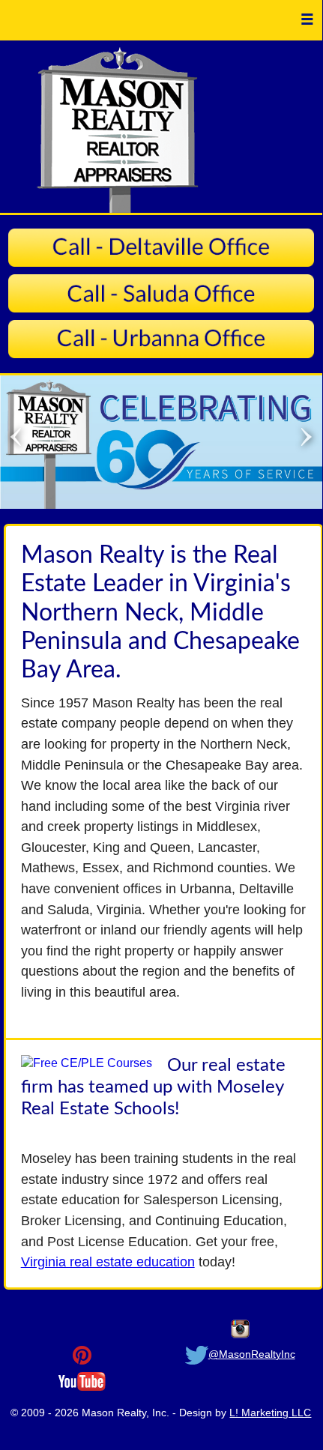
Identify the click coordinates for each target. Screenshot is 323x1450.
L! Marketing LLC (270, 1413)
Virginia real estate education (108, 1261)
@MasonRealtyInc (251, 1354)
